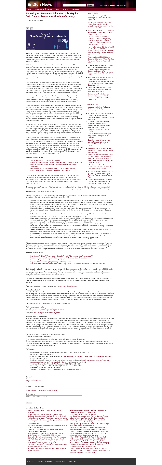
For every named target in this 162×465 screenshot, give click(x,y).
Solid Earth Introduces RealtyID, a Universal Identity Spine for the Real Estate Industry (88, 421)
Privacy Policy (48, 461)
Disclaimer (41, 390)
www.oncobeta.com (63, 303)
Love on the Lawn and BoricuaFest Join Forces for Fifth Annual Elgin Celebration (58, 258)
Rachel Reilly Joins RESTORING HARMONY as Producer (50, 170)
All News (65, 9)
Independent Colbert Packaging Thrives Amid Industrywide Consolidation (99, 109)
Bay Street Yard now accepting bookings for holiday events (50, 262)
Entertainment (39, 9)
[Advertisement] (127, 45)
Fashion (49, 9)
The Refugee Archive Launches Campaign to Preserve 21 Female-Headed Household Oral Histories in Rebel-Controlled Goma (48, 422)
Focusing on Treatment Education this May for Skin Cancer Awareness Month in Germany (52, 15)
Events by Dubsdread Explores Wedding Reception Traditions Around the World (45, 430)
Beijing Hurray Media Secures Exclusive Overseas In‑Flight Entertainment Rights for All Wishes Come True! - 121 (100, 97)
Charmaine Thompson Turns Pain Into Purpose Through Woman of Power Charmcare (47, 445)
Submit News (76, 9)
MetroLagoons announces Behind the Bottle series (45, 414)
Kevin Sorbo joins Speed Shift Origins (83, 414)
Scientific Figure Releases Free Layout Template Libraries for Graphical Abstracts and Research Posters (100, 143)
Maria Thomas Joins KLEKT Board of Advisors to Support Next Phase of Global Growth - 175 (101, 32)
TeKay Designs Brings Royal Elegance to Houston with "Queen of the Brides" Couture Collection (88, 411)
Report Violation (51, 390)
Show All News (31, 390)
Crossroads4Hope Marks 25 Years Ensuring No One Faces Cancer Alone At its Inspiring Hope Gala (100, 181)
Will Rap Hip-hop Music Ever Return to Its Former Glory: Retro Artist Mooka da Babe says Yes (89, 424)
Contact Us (71, 461)
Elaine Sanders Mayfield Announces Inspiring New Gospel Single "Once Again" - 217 (100, 18)
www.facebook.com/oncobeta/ (44, 311)
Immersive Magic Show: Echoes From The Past (47, 260)
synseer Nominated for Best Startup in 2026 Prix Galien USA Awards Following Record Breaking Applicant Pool (100, 174)
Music (57, 9)
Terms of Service (60, 461)
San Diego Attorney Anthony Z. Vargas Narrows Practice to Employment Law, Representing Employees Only (89, 417)
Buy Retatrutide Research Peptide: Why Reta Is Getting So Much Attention (100, 135)
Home (29, 9)
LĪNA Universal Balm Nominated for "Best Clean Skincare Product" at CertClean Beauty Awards (100, 167)
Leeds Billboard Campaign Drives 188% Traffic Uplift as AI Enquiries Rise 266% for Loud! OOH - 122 (99, 89)
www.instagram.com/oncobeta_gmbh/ (47, 313)
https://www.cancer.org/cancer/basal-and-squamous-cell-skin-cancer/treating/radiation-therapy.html (70, 361)
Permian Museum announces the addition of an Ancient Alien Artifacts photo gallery (100, 150)
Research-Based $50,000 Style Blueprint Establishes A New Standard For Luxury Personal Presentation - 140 (101, 60)
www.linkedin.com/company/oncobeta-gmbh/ (48, 309)
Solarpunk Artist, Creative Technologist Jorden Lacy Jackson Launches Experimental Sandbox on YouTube (67, 264)
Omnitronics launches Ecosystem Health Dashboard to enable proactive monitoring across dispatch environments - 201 (101, 25)
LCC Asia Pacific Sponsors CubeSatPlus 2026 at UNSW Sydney (52, 168)
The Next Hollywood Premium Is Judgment (45, 161)
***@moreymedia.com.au (35, 381)
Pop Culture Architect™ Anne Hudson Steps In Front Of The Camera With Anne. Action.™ (61, 256)
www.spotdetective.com (68, 286)
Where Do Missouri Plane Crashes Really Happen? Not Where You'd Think (56, 162)
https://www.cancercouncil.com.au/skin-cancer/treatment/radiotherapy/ (87, 356)
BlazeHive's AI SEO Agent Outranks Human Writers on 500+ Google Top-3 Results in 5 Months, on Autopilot (88, 428)
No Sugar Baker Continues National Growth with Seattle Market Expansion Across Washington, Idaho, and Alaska (101, 116)
